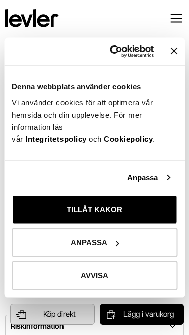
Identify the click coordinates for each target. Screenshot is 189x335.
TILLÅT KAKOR (94, 209)
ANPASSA (89, 242)
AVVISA (94, 275)
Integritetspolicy (57, 138)
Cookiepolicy (128, 138)
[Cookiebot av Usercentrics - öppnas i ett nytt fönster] (114, 51)
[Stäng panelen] (173, 51)
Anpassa (142, 177)
